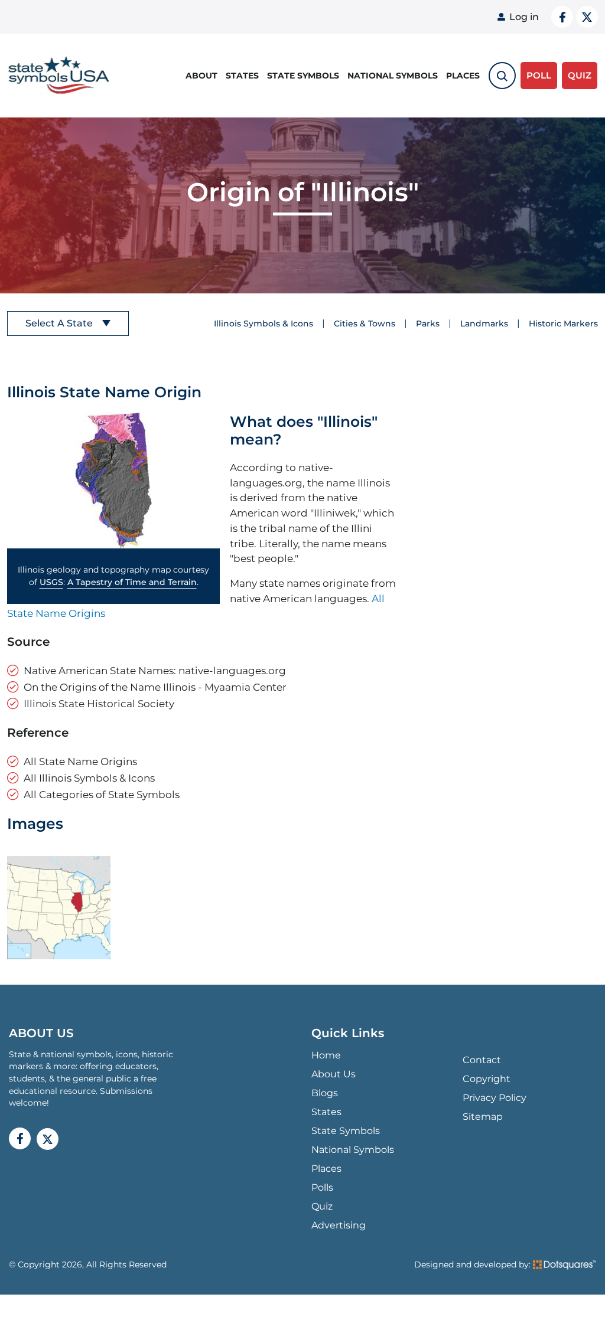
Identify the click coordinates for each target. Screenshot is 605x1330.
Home (326, 1055)
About (201, 75)
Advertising (338, 1225)
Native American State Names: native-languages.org (155, 670)
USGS (51, 582)
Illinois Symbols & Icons (263, 323)
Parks (428, 323)
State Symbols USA (57, 76)
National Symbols (392, 75)
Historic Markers (563, 323)
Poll (538, 75)
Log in (524, 16)
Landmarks (484, 323)
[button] (113, 480)
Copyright (486, 1078)
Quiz (322, 1206)
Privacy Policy (494, 1097)
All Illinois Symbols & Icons (89, 778)
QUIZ (579, 75)
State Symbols (303, 75)
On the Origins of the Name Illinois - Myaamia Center (155, 687)
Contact (482, 1060)
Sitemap (483, 1116)
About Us (333, 1074)
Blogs (324, 1093)
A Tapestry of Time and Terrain (132, 582)
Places (463, 75)
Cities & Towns (364, 323)
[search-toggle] (502, 75)
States (242, 75)
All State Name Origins (80, 761)
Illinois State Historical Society (99, 703)
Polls (322, 1187)
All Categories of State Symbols (102, 794)
